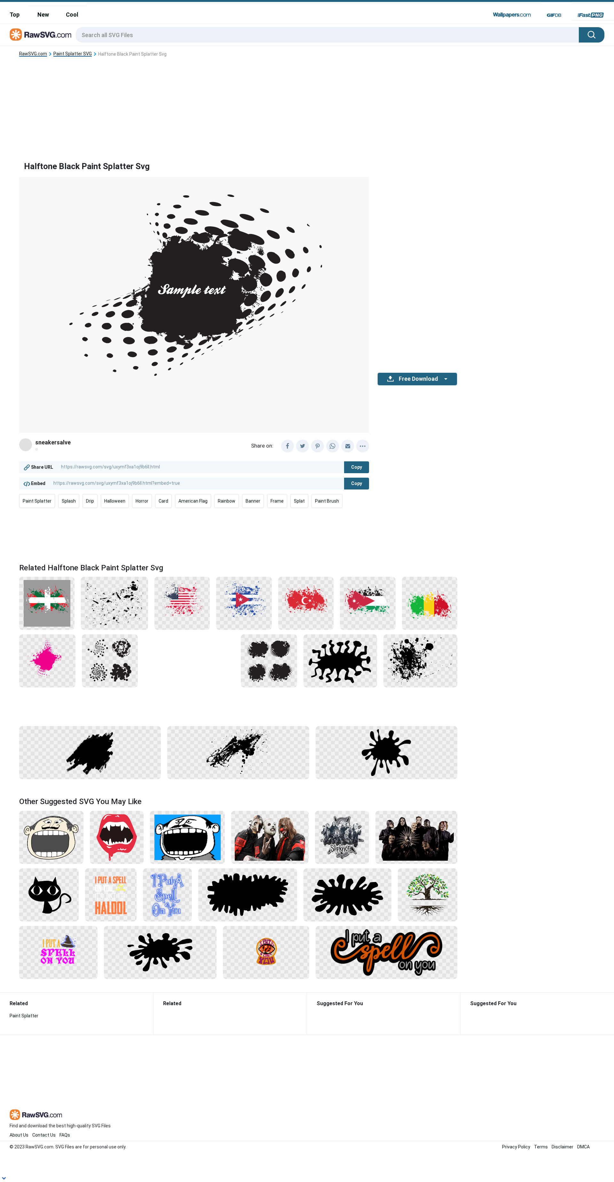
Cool (72, 14)
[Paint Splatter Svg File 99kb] (46, 603)
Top (15, 14)
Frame (277, 501)
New (43, 14)
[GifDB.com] (554, 15)
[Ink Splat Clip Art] (160, 952)
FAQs (64, 1135)
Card (163, 501)
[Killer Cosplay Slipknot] (269, 837)
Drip (90, 501)
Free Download (418, 379)
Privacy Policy (516, 1146)
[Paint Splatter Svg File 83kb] (305, 603)
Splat (299, 501)
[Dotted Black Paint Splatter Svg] (110, 660)
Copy (356, 467)
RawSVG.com (33, 53)
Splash (69, 501)
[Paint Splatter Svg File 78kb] (269, 660)
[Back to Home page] (40, 35)
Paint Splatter (37, 501)
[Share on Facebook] (287, 446)
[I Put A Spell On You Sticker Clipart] (386, 952)
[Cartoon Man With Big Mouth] (187, 837)
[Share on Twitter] (302, 446)
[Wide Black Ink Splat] (348, 894)
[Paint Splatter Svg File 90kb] (238, 752)
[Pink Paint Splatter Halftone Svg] (47, 660)
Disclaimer (562, 1146)
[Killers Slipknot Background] (342, 837)
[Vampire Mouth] (117, 837)
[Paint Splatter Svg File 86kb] (90, 752)
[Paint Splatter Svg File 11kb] (114, 603)
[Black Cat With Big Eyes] (48, 894)
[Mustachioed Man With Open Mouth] (51, 837)
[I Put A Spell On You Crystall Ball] (266, 952)
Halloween (114, 501)
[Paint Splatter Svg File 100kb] (182, 603)
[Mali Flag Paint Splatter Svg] (429, 603)
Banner (253, 501)
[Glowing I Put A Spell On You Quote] (167, 894)
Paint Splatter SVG (72, 53)
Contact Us (44, 1135)
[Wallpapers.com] (512, 15)
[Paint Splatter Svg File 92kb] (420, 660)
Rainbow (226, 501)
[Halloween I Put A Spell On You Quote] (58, 952)
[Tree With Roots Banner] (427, 894)
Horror (142, 501)
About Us (19, 1135)
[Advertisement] (238, 104)
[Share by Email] (347, 446)
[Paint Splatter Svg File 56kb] (386, 752)
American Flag (193, 501)
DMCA (583, 1146)
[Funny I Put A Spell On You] (110, 894)
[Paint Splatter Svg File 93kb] (367, 603)
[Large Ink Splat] (247, 894)
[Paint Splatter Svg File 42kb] (340, 660)
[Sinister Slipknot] (416, 837)
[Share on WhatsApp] (332, 446)
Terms (541, 1146)
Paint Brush (327, 501)
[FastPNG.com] (590, 15)
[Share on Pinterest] (317, 446)
